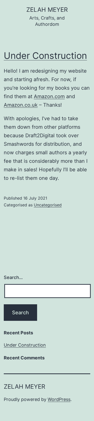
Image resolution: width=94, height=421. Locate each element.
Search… (13, 277)
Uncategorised (48, 204)
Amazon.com (49, 96)
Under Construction (45, 55)
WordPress (59, 399)
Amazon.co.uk (21, 105)
